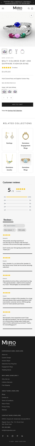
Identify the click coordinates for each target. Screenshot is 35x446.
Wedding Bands (6, 370)
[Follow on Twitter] (8, 436)
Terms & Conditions (7, 400)
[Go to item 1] (4, 51)
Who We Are (6, 379)
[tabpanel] (17, 276)
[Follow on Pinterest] (17, 436)
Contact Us (5, 397)
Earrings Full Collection (15, 111)
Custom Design (6, 358)
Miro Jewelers (8, 58)
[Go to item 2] (10, 51)
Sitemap (4, 410)
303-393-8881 (26, 3)
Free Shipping (6, 385)
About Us (4, 354)
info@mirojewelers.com (8, 430)
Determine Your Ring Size (9, 364)
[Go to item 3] (16, 51)
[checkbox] (21, 230)
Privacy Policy (6, 407)
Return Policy (6, 404)
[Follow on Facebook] (3, 436)
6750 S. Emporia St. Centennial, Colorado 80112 (16, 419)
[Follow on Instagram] (12, 436)
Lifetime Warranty (7, 382)
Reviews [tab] (8, 219)
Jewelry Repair (6, 361)
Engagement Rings (7, 367)
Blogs (3, 394)
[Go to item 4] (22, 51)
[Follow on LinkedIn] (22, 436)
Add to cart (17, 104)
